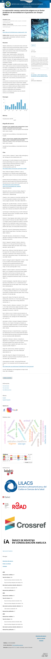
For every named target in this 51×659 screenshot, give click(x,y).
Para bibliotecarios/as (7, 389)
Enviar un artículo (7, 377)
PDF (34, 45)
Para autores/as (6, 387)
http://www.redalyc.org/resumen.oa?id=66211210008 (14, 168)
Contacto (5, 566)
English (4, 398)
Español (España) (6, 400)
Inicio (4, 5)
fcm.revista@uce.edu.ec (17, 645)
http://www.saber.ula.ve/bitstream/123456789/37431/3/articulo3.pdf (18, 366)
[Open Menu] (2, 1)
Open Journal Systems (7, 551)
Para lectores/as (6, 385)
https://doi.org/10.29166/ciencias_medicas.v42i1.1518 (15, 32)
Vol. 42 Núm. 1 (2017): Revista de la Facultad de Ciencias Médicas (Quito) (25, 5)
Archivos (8, 5)
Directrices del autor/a (8, 561)
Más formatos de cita (36, 68)
